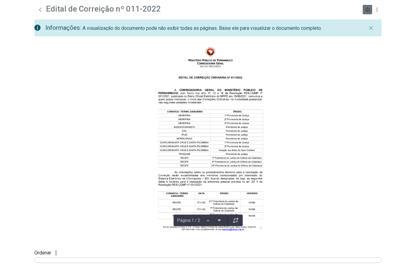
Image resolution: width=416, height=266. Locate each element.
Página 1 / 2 (188, 220)
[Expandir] (235, 220)
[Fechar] (371, 28)
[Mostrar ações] (377, 9)
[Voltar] (40, 10)
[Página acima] (208, 220)
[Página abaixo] (219, 220)
